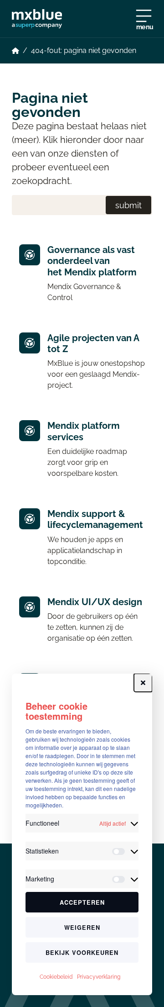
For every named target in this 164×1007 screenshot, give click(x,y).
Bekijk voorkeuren (82, 953)
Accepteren (82, 902)
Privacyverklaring (98, 977)
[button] (143, 683)
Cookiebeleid (56, 977)
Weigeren (82, 927)
